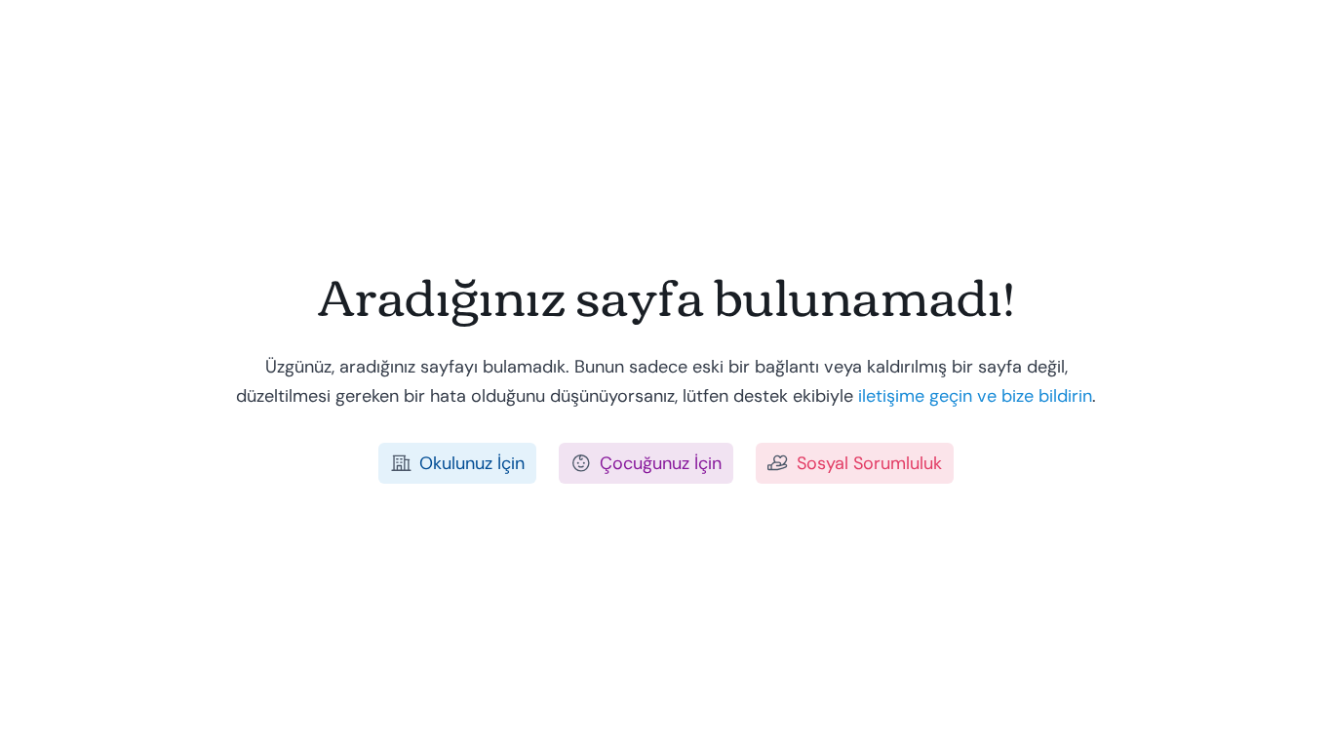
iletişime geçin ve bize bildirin (975, 396)
